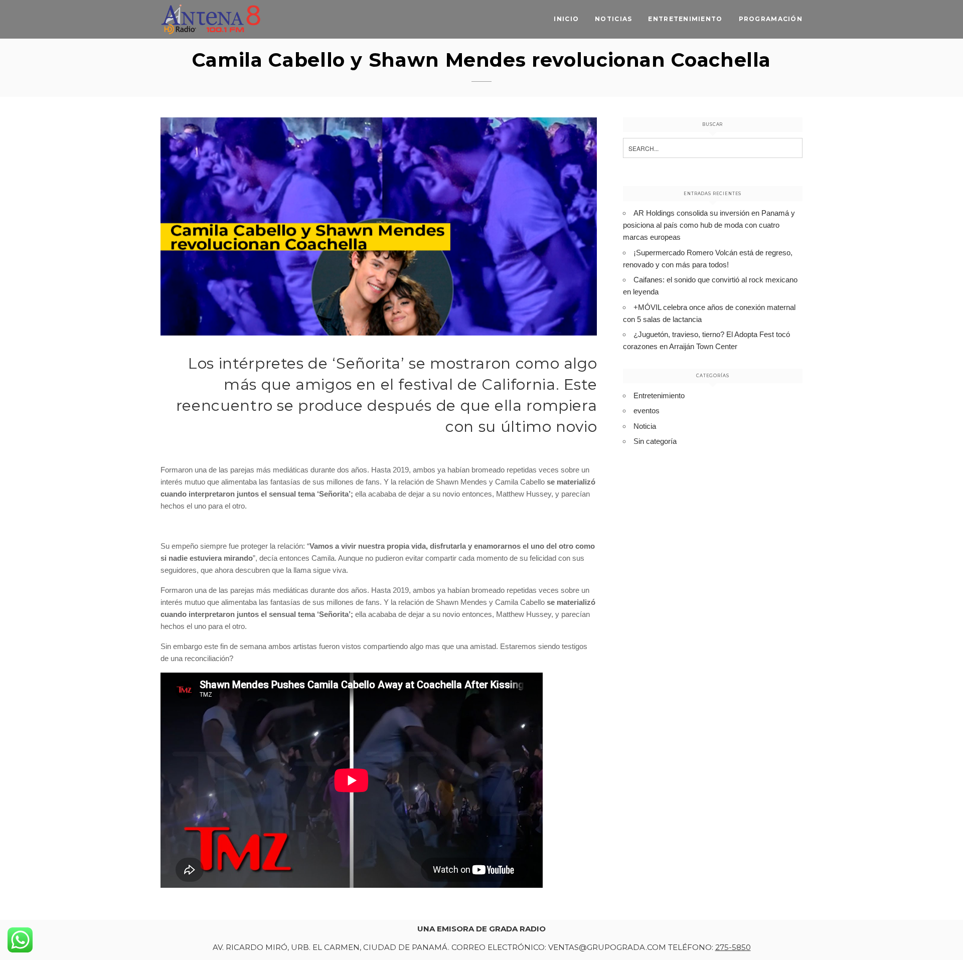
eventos (646, 410)
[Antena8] (210, 19)
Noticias (613, 19)
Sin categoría (655, 441)
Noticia (644, 426)
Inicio (566, 19)
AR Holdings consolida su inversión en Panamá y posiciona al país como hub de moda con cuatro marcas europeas (709, 225)
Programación (770, 19)
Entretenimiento (685, 19)
